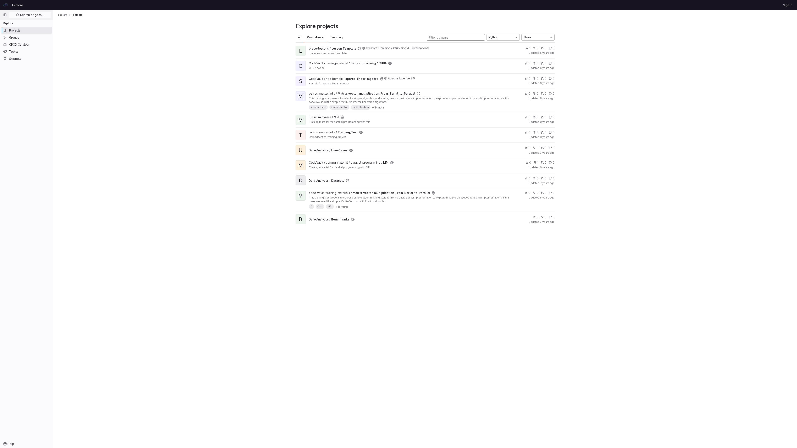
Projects (77, 14)
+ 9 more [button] (378, 107)
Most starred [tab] (316, 37)
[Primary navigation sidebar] (5, 15)
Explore (17, 5)
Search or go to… (31, 15)
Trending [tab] (336, 37)
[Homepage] (5, 5)
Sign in (787, 5)
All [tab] (300, 37)
